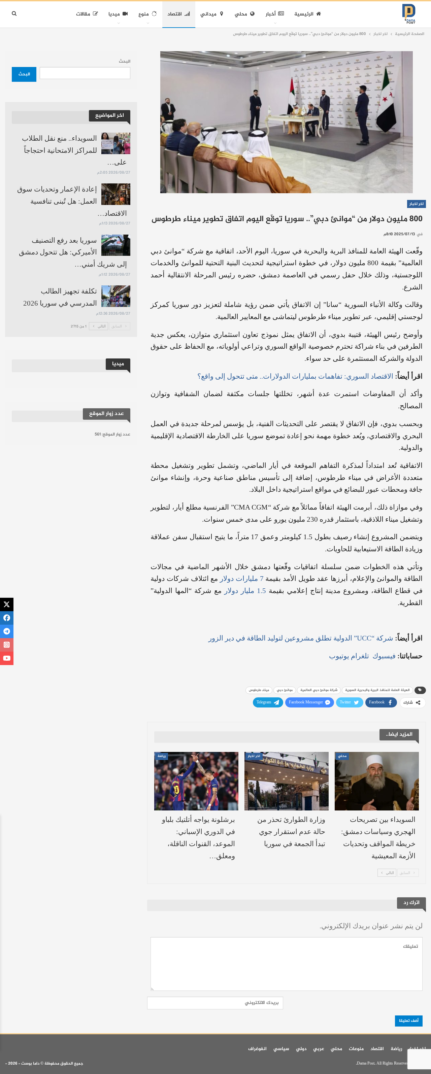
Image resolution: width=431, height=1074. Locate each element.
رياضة (162, 756)
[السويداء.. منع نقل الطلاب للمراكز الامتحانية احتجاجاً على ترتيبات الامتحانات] (115, 143)
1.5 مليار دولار (245, 591)
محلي (241, 14)
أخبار (271, 14)
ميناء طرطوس (259, 690)
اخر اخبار (416, 204)
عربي (318, 1049)
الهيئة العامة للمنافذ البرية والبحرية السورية (377, 690)
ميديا (114, 14)
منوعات (356, 1049)
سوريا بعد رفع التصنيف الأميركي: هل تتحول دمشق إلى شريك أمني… (73, 252)
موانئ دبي (285, 690)
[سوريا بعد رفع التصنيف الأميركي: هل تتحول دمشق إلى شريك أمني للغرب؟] (115, 245)
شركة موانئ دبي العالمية (318, 690)
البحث (124, 61)
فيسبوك (383, 656)
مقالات (83, 14)
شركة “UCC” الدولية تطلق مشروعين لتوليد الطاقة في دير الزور (301, 638)
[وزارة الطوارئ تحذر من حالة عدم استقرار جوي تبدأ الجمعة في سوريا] (286, 781)
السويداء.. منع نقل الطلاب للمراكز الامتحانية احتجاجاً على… (74, 150)
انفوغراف (257, 1049)
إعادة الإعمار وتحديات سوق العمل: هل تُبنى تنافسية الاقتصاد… (72, 201)
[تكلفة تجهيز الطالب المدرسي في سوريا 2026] (115, 296)
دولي (301, 1049)
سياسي (281, 1049)
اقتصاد (174, 14)
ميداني (208, 14)
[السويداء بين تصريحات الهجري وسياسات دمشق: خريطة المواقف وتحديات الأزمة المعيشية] (377, 781)
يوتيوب (339, 656)
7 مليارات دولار (241, 579)
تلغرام (360, 656)
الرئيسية (303, 14)
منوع (143, 14)
